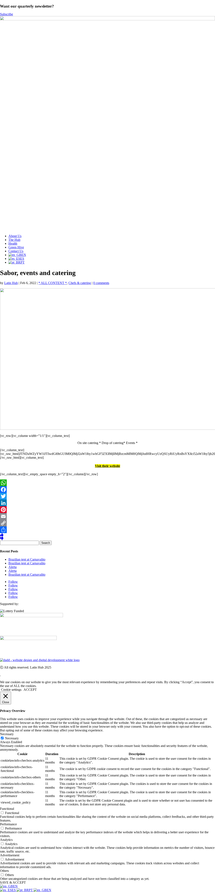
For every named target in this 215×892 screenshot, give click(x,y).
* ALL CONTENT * (52, 283)
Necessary (12, 738)
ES (14, 890)
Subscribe (6, 14)
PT (31, 890)
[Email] (107, 516)
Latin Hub (11, 283)
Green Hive (16, 247)
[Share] (107, 529)
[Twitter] (107, 496)
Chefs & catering (79, 283)
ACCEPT (30, 689)
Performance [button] (8, 824)
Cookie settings (11, 689)
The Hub (14, 240)
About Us (14, 236)
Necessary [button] (7, 734)
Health (12, 243)
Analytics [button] (6, 839)
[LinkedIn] (107, 503)
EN (15, 886)
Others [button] (4, 871)
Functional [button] (7, 808)
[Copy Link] (107, 523)
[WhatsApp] (107, 482)
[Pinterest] (107, 509)
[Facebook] (107, 489)
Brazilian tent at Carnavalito (26, 559)
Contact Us (15, 251)
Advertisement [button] (9, 855)
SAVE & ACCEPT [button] (13, 882)
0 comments (101, 283)
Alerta (12, 567)
